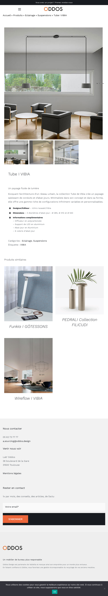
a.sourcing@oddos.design (17, 441)
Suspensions (44, 15)
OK (54, 592)
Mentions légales (12, 473)
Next (100, 83)
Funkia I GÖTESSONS (28, 326)
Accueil (7, 15)
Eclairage (30, 15)
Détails (28, 294)
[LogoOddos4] (54, 8)
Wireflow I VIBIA (28, 398)
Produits (17, 15)
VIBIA (23, 244)
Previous (7, 83)
